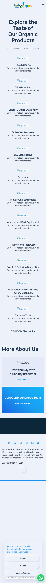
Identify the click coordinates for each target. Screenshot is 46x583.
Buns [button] (26, 48)
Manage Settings (23, 573)
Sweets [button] (36, 48)
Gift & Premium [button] (23, 87)
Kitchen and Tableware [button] (23, 244)
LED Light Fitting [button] (23, 154)
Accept (23, 558)
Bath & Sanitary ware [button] (23, 132)
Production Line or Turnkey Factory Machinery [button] (23, 291)
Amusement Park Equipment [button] (23, 222)
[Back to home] (23, 5)
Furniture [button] (23, 177)
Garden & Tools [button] (23, 315)
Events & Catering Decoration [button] (23, 267)
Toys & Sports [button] (23, 64)
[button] (43, 5)
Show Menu (21, 379)
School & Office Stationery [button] (23, 109)
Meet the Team (21, 403)
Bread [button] (16, 48)
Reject (23, 565)
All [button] (8, 48)
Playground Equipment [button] (23, 199)
